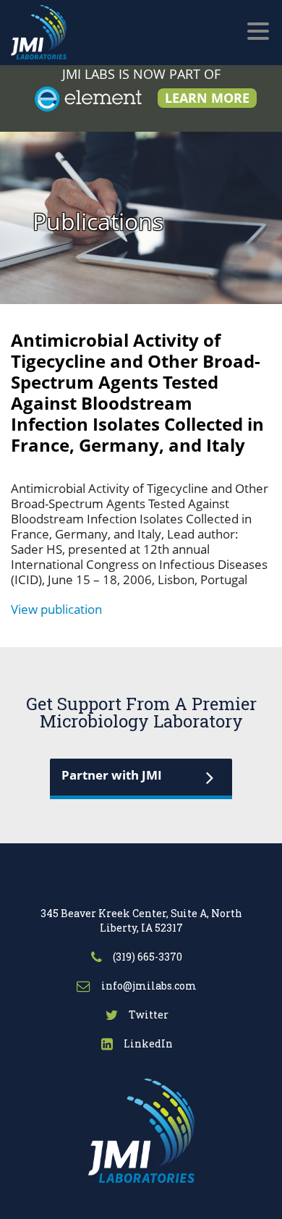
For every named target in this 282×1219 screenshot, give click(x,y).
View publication (56, 609)
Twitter (147, 1014)
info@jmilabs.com (148, 985)
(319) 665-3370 (146, 956)
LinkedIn (147, 1043)
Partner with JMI (111, 775)
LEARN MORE (207, 97)
